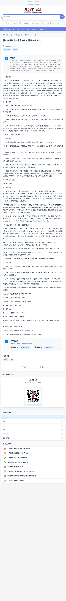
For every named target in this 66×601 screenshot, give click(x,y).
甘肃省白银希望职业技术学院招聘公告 (17, 453)
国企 (32, 23)
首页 (5, 29)
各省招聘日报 (42, 29)
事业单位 (8, 23)
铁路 (59, 23)
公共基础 (34, 29)
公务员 (14, 23)
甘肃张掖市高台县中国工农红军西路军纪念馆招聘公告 (21, 476)
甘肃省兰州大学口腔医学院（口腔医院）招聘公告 (20, 471)
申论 (18, 29)
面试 (28, 29)
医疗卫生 (26, 23)
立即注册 (31, 4)
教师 (43, 23)
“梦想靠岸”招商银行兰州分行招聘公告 (17, 462)
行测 (23, 29)
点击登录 (37, 4)
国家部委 (37, 23)
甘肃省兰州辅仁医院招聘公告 (15, 466)
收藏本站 (37, 1)
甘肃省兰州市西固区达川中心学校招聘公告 (18, 448)
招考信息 (11, 29)
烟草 (54, 23)
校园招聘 (49, 23)
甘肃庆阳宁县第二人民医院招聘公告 (17, 457)
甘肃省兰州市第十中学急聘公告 (15, 480)
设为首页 (30, 1)
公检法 (19, 23)
